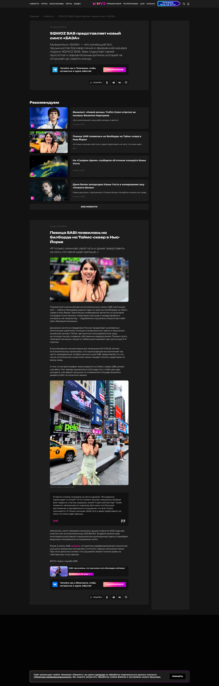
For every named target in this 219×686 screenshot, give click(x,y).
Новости (34, 4)
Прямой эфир (114, 4)
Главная (34, 16)
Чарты (44, 4)
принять (177, 676)
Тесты (69, 4)
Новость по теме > (81, 574)
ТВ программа (130, 4)
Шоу (142, 4)
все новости (89, 207)
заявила (75, 546)
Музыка (151, 4)
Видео (77, 4)
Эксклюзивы (56, 4)
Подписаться (114, 69)
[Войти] (188, 4)
